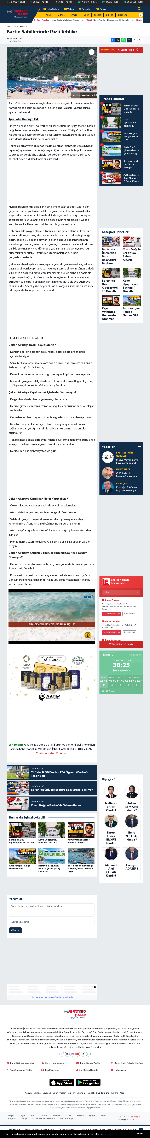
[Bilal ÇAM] (108, 487)
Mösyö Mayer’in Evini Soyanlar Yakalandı (127, 461)
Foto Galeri (53, 9)
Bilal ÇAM (121, 484)
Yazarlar (86, 9)
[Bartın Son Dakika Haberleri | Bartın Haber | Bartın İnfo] (18, 14)
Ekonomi (122, 15)
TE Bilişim (135, 1117)
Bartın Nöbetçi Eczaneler (22, 1063)
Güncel (61, 15)
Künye (103, 9)
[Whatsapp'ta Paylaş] (123, 40)
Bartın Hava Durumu (54, 1063)
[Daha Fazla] (129, 40)
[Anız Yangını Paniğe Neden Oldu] (22, 856)
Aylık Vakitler (109, 691)
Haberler (11, 27)
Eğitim (109, 15)
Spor (86, 15)
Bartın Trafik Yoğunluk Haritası (129, 1063)
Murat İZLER (123, 469)
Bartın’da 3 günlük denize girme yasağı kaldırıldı (49, 868)
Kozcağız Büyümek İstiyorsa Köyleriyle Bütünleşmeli (126, 489)
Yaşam (97, 15)
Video (70, 9)
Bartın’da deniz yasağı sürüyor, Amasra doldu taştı (80, 868)
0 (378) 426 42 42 (113, 614)
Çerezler (108, 1134)
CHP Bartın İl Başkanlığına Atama (127, 475)
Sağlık (91, 1093)
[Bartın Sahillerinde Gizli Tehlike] (52, 73)
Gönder (15, 930)
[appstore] (62, 1082)
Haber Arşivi (120, 1070)
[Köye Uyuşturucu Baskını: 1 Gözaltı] (51, 830)
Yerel (122, 1093)
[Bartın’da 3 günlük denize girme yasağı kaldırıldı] (51, 856)
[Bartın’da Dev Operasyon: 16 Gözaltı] (22, 830)
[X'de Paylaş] (117, 40)
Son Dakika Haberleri (89, 1070)
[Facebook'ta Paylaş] (113, 40)
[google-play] (88, 1082)
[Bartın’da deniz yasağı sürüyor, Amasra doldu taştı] (81, 856)
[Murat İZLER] (108, 473)
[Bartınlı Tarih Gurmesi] (108, 457)
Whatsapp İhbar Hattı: (65, 749)
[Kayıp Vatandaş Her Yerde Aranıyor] (81, 830)
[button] (141, 15)
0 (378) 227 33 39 (113, 632)
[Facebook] (61, 1054)
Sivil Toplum (102, 1093)
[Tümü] (139, 447)
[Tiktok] (83, 1054)
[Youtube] (77, 1054)
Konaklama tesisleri (45, 1118)
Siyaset (74, 15)
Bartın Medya (66, 1118)
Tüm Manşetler (52, 1070)
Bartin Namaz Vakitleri (90, 1063)
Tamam (140, 1134)
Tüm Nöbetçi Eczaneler (123, 644)
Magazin (12, 1118)
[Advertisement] (51, 184)
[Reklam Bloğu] (51, 677)
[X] (67, 1054)
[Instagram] (72, 1054)
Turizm (114, 1093)
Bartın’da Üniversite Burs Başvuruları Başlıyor (112, 1129)
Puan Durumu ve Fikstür (21, 1070)
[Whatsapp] (88, 1054)
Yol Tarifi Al (130, 614)
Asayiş (49, 15)
